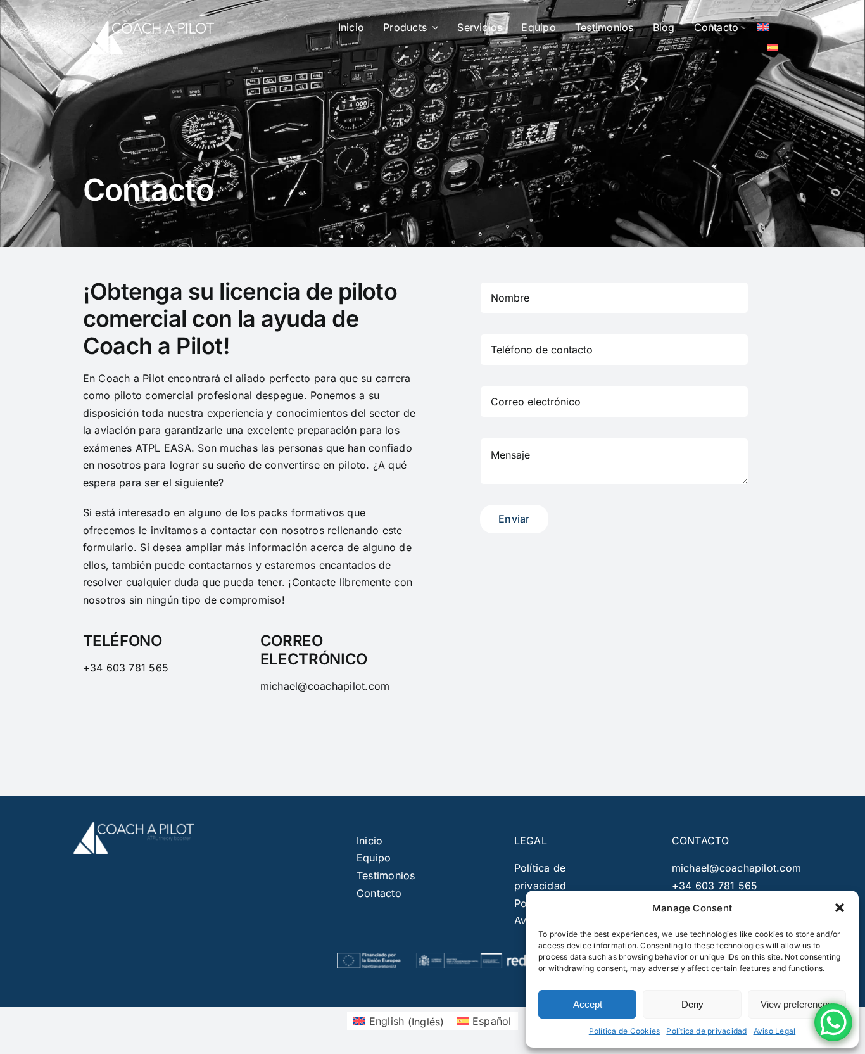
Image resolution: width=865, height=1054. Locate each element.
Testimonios (386, 875)
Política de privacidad (706, 1031)
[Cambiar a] (763, 27)
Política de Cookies (624, 1031)
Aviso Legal (775, 1031)
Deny (692, 1004)
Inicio (369, 840)
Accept (587, 1004)
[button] (839, 907)
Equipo (374, 857)
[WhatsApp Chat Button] (833, 1022)
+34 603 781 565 (715, 885)
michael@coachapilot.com (737, 867)
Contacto (379, 893)
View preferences (797, 1004)
